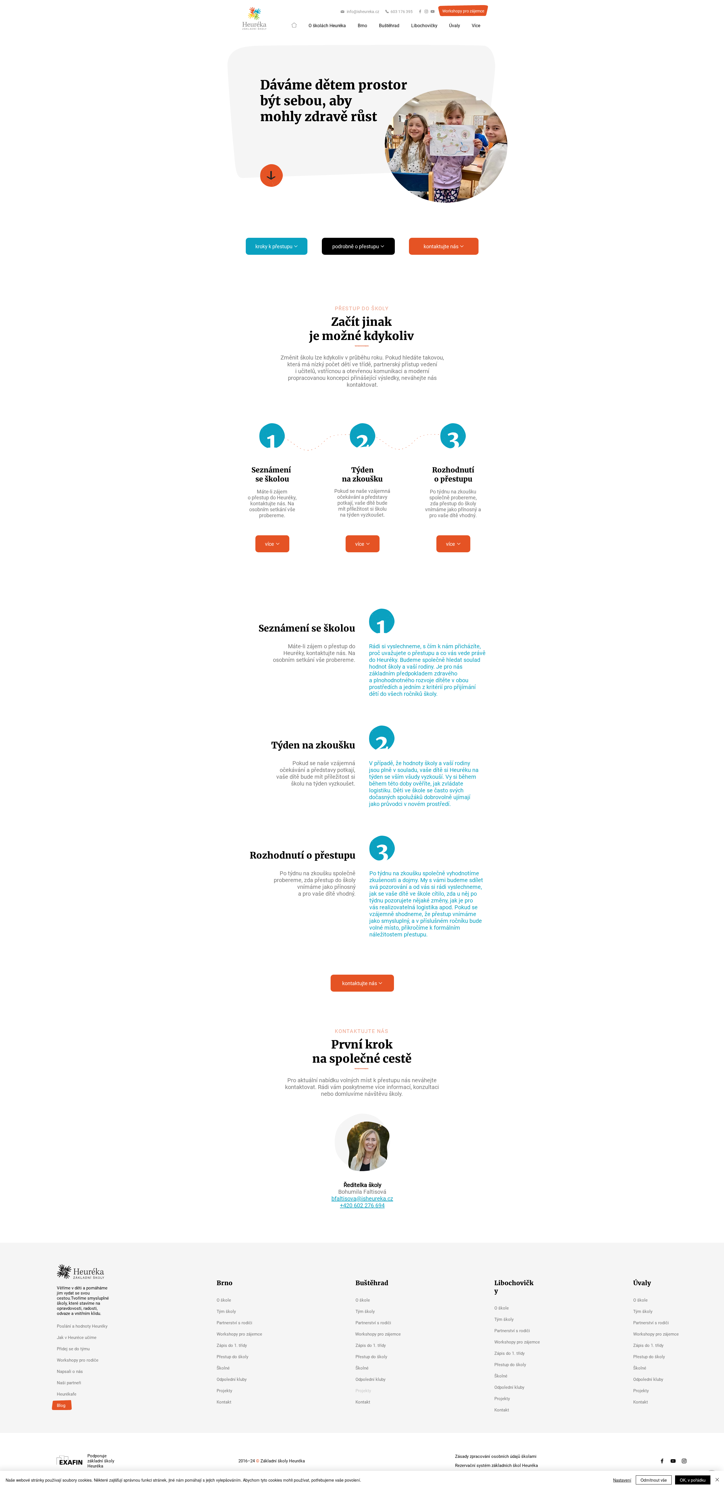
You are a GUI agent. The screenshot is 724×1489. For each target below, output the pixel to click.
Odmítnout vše (654, 1480)
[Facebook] (420, 11)
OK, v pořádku (693, 1480)
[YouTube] (432, 11)
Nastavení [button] (622, 1480)
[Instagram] (426, 11)
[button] (327, 26)
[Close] (717, 1479)
